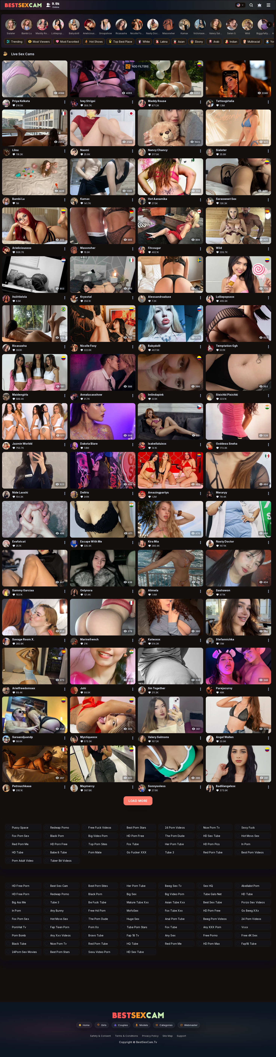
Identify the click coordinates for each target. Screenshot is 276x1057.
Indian (233, 41)
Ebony (199, 41)
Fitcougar (154, 247)
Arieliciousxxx (21, 247)
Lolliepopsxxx (225, 296)
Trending (16, 41)
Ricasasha (19, 345)
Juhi (83, 688)
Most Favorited (69, 41)
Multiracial (254, 41)
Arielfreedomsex (23, 688)
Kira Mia (153, 541)
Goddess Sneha (226, 443)
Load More (137, 801)
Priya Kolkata (21, 101)
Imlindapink (156, 394)
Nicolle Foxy (88, 345)
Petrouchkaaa (21, 786)
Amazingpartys (158, 492)
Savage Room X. (23, 639)
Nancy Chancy (157, 150)
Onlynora (86, 590)
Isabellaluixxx (157, 443)
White (146, 41)
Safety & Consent (100, 1035)
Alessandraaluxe (159, 296)
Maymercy (87, 786)
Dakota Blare (89, 443)
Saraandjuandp (22, 737)
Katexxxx (154, 639)
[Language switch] (240, 5)
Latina (163, 41)
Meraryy (221, 492)
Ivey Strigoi (87, 101)
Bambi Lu (18, 198)
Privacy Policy (150, 1035)
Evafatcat (19, 541)
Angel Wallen (225, 737)
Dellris (84, 492)
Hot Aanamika (157, 198)
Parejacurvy (224, 688)
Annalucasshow (91, 394)
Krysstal (86, 296)
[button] (137, 66)
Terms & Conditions (126, 1035)
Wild (219, 247)
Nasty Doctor (225, 541)
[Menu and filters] (268, 5)
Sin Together (156, 688)
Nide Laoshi (20, 492)
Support (181, 1035)
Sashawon (223, 590)
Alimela (153, 590)
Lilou (15, 150)
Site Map (168, 1035)
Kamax (85, 198)
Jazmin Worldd (22, 443)
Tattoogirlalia (225, 101)
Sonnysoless (157, 786)
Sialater (221, 150)
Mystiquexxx (88, 737)
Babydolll (154, 345)
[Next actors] (269, 25)
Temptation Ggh (227, 345)
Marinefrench (89, 639)
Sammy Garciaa (23, 590)
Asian (181, 41)
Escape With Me (91, 541)
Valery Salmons (158, 737)
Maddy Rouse (157, 101)
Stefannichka (225, 639)
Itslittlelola (19, 296)
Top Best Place (122, 41)
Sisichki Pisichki (227, 394)
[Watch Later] (259, 5)
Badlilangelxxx (225, 786)
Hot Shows (96, 41)
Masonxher (87, 247)
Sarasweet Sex (226, 198)
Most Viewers (41, 41)
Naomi (84, 150)
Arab (216, 41)
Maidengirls (20, 394)
